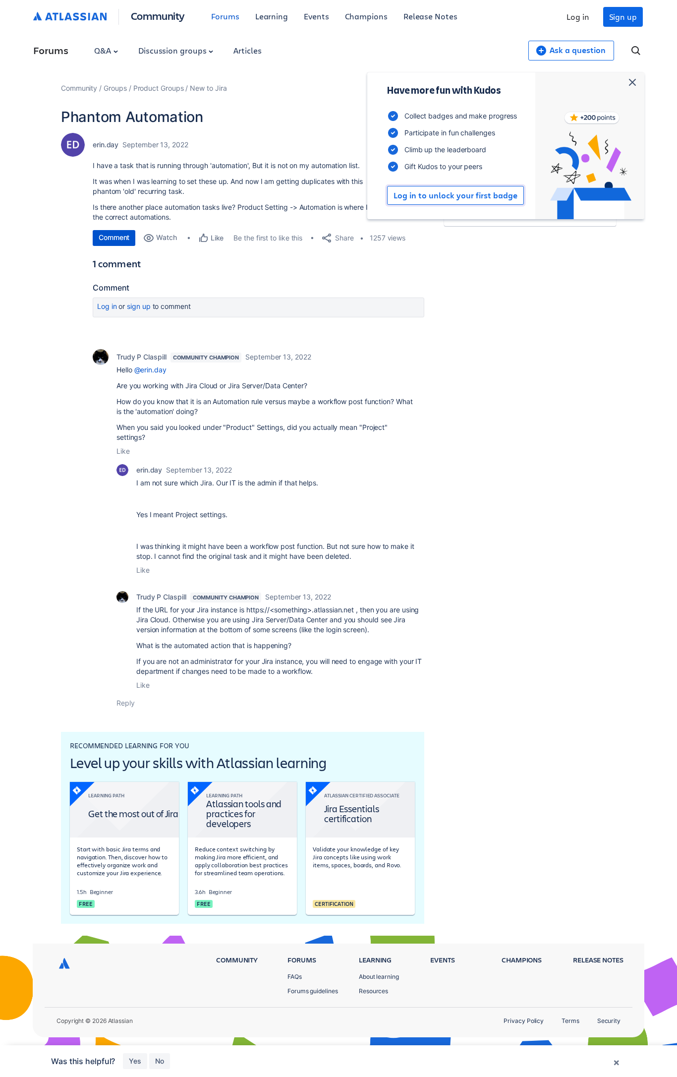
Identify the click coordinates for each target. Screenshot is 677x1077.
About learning (379, 976)
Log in (577, 16)
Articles (247, 50)
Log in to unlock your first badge (455, 195)
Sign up (623, 16)
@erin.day (150, 369)
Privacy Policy (524, 1020)
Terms (570, 1020)
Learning (271, 16)
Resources (373, 991)
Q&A (103, 50)
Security (609, 1020)
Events (316, 16)
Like (123, 451)
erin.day (105, 144)
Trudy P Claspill (141, 357)
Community (158, 15)
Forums (225, 16)
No (159, 1061)
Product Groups (158, 88)
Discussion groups (173, 50)
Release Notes (430, 16)
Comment (114, 237)
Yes (135, 1061)
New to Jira (208, 88)
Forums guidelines (312, 991)
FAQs (294, 976)
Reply (125, 703)
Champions (366, 16)
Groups (115, 88)
